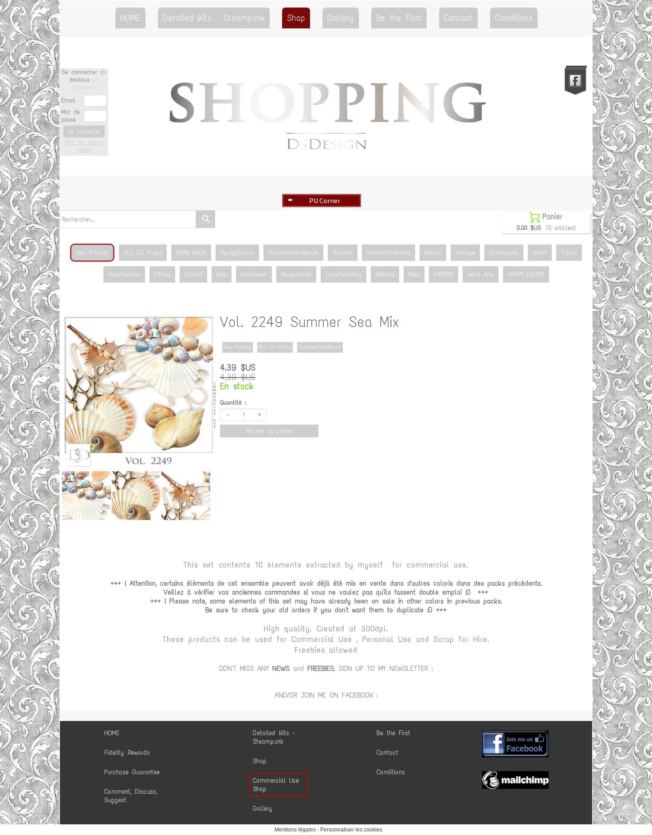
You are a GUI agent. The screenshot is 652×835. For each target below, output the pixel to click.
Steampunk (503, 252)
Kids (221, 274)
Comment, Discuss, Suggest (130, 796)
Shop (296, 17)
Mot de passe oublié (84, 146)
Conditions (514, 17)
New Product (92, 252)
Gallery (340, 17)
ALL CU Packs (143, 252)
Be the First (399, 17)
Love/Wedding (343, 274)
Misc (414, 274)
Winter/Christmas (388, 252)
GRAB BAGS (191, 252)
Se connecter (84, 131)
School (193, 274)
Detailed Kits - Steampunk (214, 17)
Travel (569, 252)
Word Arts (480, 274)
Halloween (254, 274)
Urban (540, 252)
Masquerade (296, 274)
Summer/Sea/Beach (293, 252)
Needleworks (124, 274)
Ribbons (385, 274)
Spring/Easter (237, 252)
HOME (130, 17)
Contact (458, 17)
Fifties (162, 274)
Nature (432, 252)
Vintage (465, 252)
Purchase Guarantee (132, 772)
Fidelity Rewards (127, 752)
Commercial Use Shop (276, 784)
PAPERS (443, 274)
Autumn (343, 252)
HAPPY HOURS (526, 274)
